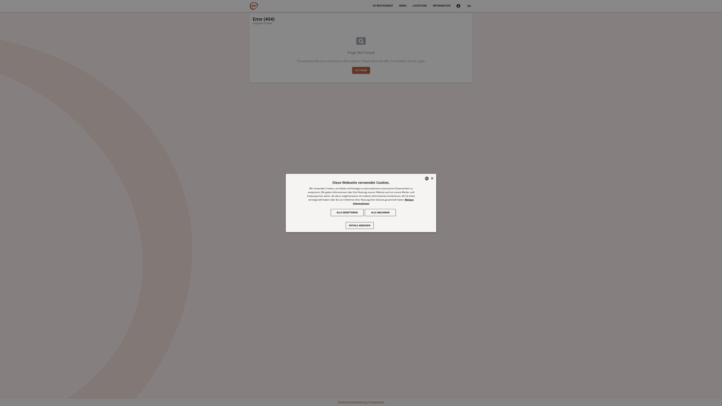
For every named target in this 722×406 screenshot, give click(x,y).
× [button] (432, 178)
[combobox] (427, 178)
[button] (361, 223)
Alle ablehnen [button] (380, 212)
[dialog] (361, 203)
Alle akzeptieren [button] (347, 212)
